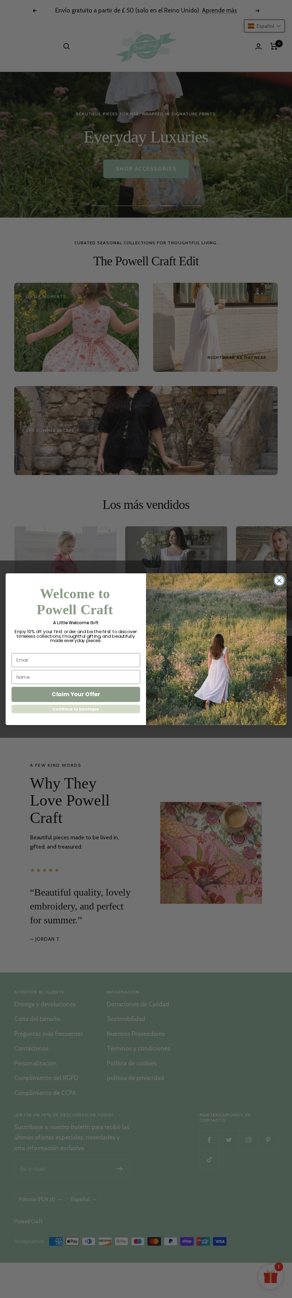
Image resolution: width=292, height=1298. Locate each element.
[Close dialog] (279, 580)
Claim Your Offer (76, 694)
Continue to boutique (75, 709)
